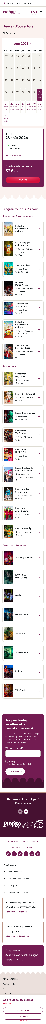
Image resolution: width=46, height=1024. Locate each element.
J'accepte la (21, 762)
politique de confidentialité (21, 764)
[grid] (23, 86)
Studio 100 (29, 847)
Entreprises (13, 841)
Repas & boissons (14, 871)
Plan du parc (11, 885)
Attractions (11, 864)
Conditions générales (10, 989)
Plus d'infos (7, 1003)
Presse (34, 841)
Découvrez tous (23, 802)
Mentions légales (9, 984)
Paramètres (23, 1020)
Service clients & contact (17, 892)
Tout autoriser (23, 1010)
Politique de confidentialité (12, 994)
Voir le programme (14, 155)
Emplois (24, 841)
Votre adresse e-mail (13, 748)
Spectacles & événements (17, 878)
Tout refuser (23, 1016)
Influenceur (17, 847)
